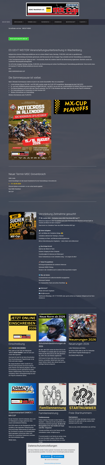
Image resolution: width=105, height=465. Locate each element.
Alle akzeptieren (58, 456)
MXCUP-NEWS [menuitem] (6, 22)
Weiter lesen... (13, 440)
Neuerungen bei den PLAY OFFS (73, 84)
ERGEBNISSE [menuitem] (58, 22)
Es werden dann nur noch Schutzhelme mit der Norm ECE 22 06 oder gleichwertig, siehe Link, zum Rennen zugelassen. (52, 353)
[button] (19, 38)
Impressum (58, 463)
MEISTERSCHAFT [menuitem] (70, 22)
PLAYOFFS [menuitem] (82, 22)
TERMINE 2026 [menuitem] (32, 22)
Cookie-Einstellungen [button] (52, 459)
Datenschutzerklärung (49, 463)
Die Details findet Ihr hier (76, 355)
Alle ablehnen (46, 456)
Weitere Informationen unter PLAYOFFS (20, 95)
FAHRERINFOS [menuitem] (45, 22)
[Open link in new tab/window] (72, 107)
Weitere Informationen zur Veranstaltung (22, 92)
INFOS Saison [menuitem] (18, 22)
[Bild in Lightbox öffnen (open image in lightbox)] (22, 226)
